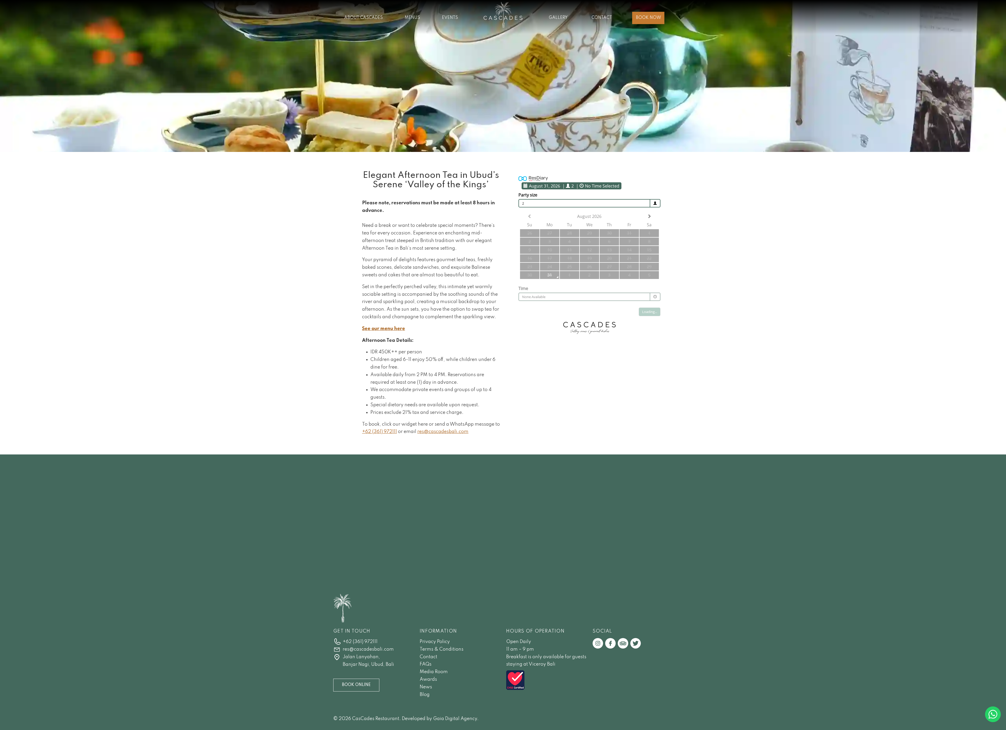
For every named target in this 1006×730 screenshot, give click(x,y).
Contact (602, 18)
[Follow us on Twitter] (635, 643)
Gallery (558, 18)
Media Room (434, 671)
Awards (428, 679)
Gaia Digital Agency (455, 718)
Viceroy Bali (542, 664)
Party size (527, 195)
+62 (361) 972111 (379, 431)
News (426, 687)
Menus (412, 18)
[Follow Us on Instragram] (598, 643)
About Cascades (363, 18)
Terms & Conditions (441, 649)
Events (450, 18)
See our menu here (383, 328)
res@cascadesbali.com (442, 431)
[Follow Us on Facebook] (610, 643)
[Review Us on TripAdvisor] (623, 643)
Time (523, 288)
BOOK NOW (648, 18)
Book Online (356, 685)
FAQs (425, 664)
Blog (425, 694)
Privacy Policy (435, 641)
